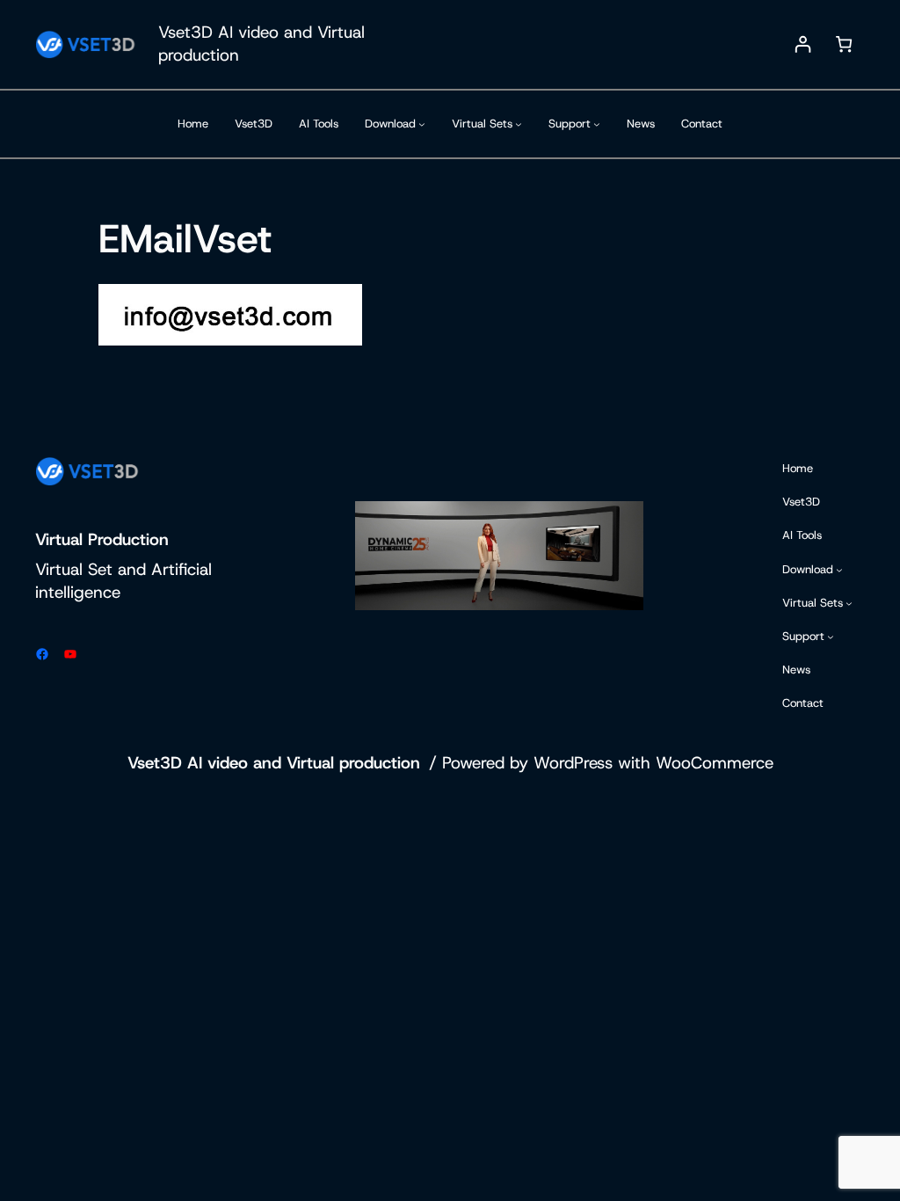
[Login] (803, 44)
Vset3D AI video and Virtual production (273, 763)
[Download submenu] (421, 123)
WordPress (573, 763)
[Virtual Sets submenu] (518, 123)
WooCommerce (714, 763)
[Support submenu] (596, 123)
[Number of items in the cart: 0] (844, 44)
